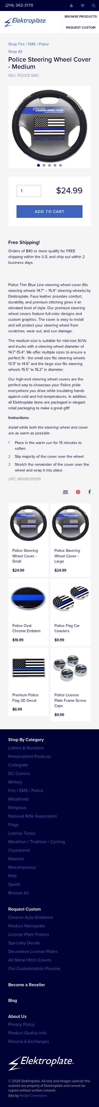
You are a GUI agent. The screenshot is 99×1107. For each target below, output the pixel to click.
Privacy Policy (21, 1024)
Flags (13, 824)
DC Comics (19, 773)
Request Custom (80, 27)
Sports (14, 884)
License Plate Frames (28, 934)
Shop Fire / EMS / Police (28, 44)
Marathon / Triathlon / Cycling (36, 842)
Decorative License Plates (33, 951)
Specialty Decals (24, 943)
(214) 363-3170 (20, 5)
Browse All (18, 893)
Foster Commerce (33, 1096)
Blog (12, 1000)
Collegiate (18, 765)
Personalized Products (29, 756)
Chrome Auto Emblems (30, 917)
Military (15, 782)
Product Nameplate (26, 926)
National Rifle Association (32, 816)
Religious (17, 807)
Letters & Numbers (26, 748)
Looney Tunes (21, 833)
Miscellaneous (22, 867)
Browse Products (81, 16)
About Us (17, 1016)
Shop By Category (26, 739)
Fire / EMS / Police (25, 790)
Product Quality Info (27, 1033)
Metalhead (18, 799)
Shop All (15, 51)
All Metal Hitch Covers (29, 960)
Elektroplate (25, 22)
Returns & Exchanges (28, 1041)
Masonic (16, 859)
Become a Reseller (26, 985)
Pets (12, 876)
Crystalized (19, 850)
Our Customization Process (34, 968)
